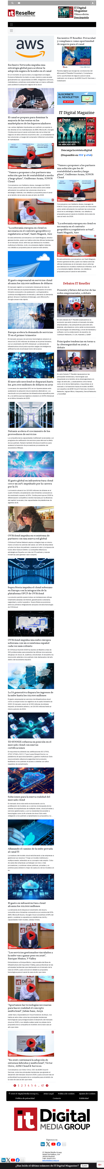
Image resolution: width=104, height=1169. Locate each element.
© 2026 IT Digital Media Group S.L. (24, 1094)
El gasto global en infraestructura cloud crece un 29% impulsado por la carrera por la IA (30, 484)
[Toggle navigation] (11, 24)
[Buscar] (12, 3)
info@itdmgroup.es (50, 1160)
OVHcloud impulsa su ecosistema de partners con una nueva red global (29, 537)
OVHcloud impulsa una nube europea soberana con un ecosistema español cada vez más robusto (29, 643)
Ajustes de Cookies (87, 1094)
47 (42, 1085)
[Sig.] (47, 1085)
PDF (81, 155)
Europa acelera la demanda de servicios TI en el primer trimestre (30, 334)
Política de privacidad (24, 1098)
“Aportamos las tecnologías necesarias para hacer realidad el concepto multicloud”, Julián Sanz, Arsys (29, 1008)
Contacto (57, 1098)
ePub (88, 155)
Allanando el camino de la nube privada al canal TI (30, 850)
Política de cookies (66, 1094)
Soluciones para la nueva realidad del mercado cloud (29, 798)
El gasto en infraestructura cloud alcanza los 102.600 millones (27, 904)
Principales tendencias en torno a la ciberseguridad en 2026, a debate (76, 344)
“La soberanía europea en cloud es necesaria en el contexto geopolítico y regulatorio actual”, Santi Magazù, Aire (30, 231)
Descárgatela (81, 17)
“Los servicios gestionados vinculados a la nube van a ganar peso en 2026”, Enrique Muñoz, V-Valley (30, 955)
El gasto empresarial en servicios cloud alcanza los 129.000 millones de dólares (30, 282)
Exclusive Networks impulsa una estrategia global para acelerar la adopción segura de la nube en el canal (29, 68)
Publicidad (84, 1098)
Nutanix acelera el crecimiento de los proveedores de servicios (29, 433)
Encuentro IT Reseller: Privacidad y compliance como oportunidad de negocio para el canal (76, 41)
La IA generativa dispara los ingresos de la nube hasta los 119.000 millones (30, 694)
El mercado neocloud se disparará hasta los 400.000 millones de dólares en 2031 (30, 383)
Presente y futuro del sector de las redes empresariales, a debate (76, 291)
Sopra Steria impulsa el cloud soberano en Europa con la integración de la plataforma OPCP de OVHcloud (30, 590)
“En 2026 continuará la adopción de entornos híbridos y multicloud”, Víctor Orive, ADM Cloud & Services (30, 1063)
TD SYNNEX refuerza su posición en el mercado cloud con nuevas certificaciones (29, 745)
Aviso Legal (49, 1094)
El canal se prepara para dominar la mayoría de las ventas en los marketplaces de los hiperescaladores (29, 120)
